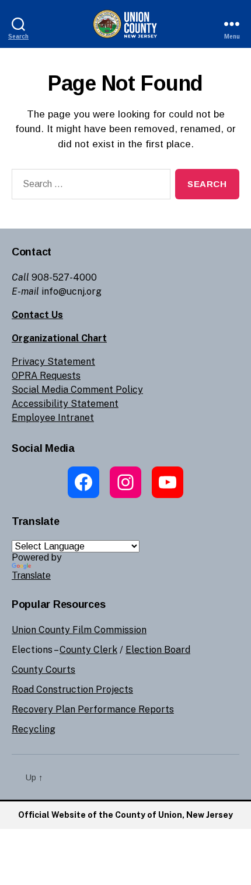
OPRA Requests (46, 375)
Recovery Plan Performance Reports (93, 709)
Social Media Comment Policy (77, 389)
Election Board (158, 649)
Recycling (33, 729)
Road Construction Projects (72, 689)
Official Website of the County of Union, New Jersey (125, 815)
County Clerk (88, 649)
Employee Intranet (53, 417)
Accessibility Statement (65, 403)
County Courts (43, 669)
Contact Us (37, 314)
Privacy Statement (53, 361)
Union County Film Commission (79, 629)
